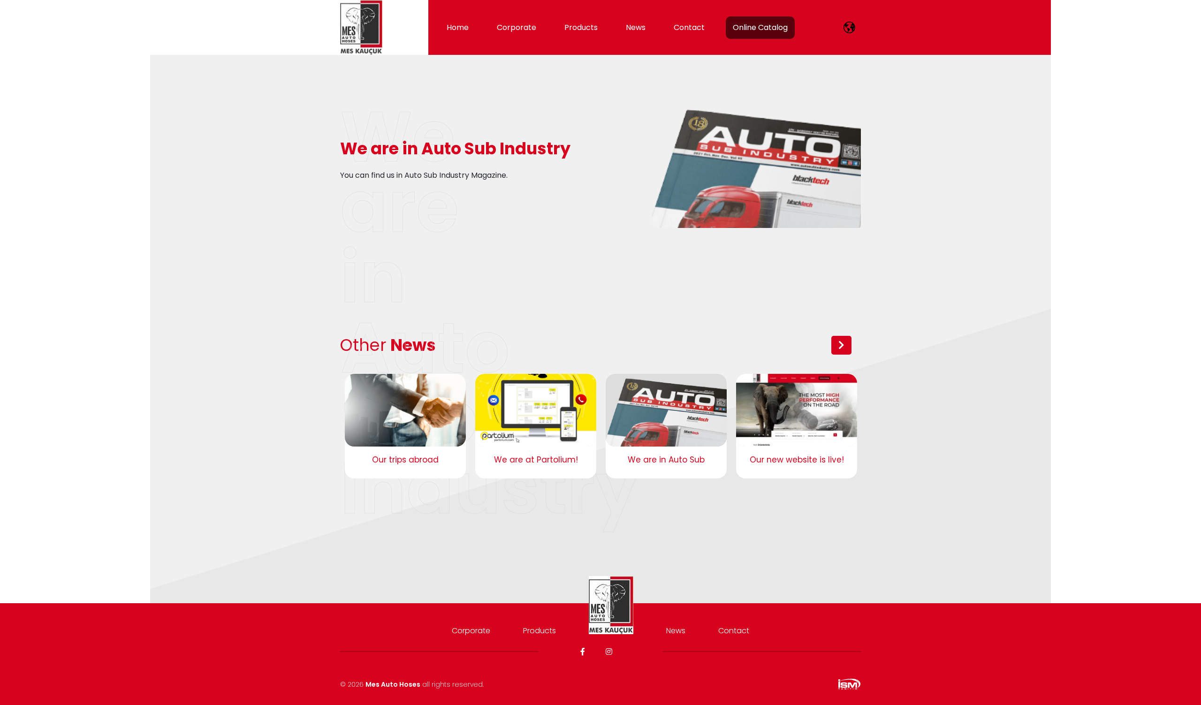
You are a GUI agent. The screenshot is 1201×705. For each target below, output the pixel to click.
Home (458, 27)
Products (581, 27)
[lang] (849, 27)
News (636, 27)
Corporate (516, 27)
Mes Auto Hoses (392, 684)
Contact (689, 27)
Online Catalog (760, 27)
